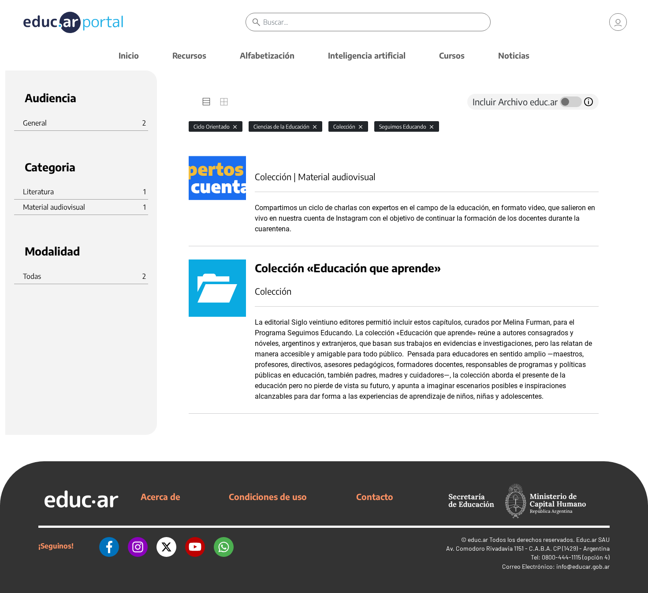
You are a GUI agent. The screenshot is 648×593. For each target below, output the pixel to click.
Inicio (129, 55)
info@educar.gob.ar (583, 566)
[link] (618, 22)
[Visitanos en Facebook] (109, 546)
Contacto (374, 496)
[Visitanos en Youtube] (195, 546)
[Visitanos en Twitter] (166, 546)
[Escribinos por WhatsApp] (224, 546)
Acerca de (160, 496)
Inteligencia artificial (367, 55)
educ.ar (478, 539)
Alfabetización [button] (267, 55)
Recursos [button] (189, 55)
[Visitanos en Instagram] (138, 546)
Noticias (513, 55)
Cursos (452, 55)
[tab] (206, 102)
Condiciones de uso (268, 496)
